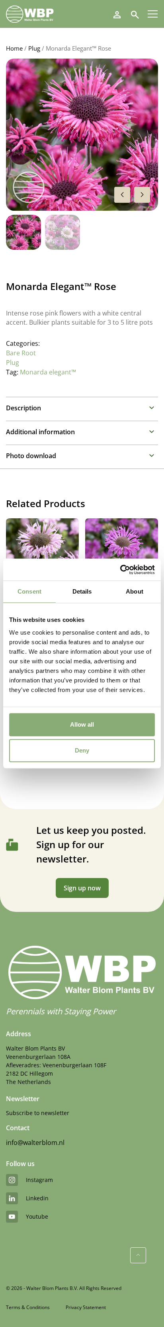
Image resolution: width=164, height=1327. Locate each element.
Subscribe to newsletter (37, 1113)
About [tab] (134, 591)
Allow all (82, 724)
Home (14, 48)
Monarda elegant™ (48, 372)
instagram (39, 1180)
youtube (37, 1216)
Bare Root (21, 353)
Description (23, 408)
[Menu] (152, 14)
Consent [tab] (29, 591)
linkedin (37, 1198)
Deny (82, 750)
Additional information (40, 431)
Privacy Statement (86, 1307)
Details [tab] (82, 591)
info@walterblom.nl (35, 1142)
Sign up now (82, 888)
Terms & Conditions (28, 1307)
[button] (142, 195)
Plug (34, 48)
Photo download (31, 455)
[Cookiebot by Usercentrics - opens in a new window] (120, 570)
